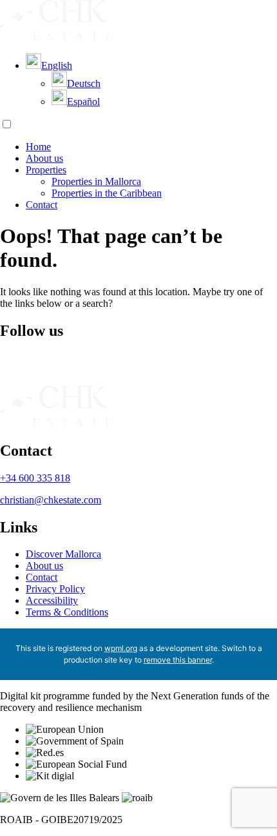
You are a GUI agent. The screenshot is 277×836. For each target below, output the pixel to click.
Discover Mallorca (63, 554)
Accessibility (52, 600)
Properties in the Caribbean (107, 193)
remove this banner (178, 660)
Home (38, 146)
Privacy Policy (55, 588)
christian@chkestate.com (50, 499)
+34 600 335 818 (35, 477)
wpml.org (120, 648)
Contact (41, 204)
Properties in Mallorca (96, 181)
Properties (46, 169)
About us (44, 158)
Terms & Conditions (67, 612)
